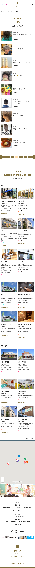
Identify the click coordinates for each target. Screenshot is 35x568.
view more (15, 39)
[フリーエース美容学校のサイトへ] (9, 537)
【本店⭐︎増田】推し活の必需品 (21, 62)
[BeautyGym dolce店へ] (26, 324)
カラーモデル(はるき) (19, 49)
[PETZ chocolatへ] (26, 232)
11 (21, 157)
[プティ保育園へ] (9, 420)
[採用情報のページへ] (26, 537)
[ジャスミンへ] (9, 264)
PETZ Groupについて (17, 516)
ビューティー (6, 507)
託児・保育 (17, 507)
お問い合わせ (17, 524)
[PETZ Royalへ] (26, 264)
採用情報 (17, 519)
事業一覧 (17, 505)
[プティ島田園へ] (9, 391)
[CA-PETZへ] (9, 232)
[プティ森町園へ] (9, 362)
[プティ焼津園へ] (26, 391)
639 (30, 157)
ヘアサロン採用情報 (10, 521)
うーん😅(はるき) (18, 75)
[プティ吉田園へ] (26, 362)
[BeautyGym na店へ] (9, 324)
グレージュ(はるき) (18, 115)
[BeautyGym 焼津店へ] (26, 295)
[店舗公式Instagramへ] (18, 211)
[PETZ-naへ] (9, 295)
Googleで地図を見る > (28, 438)
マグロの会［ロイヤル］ (20, 142)
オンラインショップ (17, 510)
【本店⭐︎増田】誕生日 (19, 89)
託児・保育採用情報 (24, 521)
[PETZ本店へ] (26, 201)
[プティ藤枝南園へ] (26, 420)
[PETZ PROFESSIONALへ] (9, 201)
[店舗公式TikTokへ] (21, 211)
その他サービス (28, 507)
